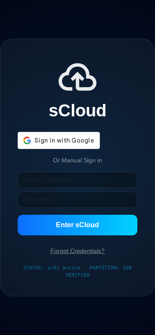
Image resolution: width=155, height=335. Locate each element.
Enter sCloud (77, 224)
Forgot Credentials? (77, 250)
